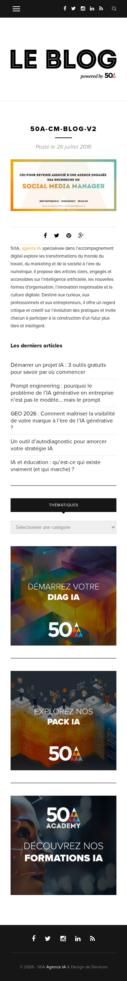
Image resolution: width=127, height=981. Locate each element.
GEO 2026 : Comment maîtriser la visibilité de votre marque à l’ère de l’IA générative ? (63, 420)
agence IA (31, 248)
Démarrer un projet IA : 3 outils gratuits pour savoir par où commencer (58, 369)
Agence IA (56, 966)
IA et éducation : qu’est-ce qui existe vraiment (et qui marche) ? (56, 466)
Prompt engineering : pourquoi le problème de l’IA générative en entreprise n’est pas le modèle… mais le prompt (62, 392)
